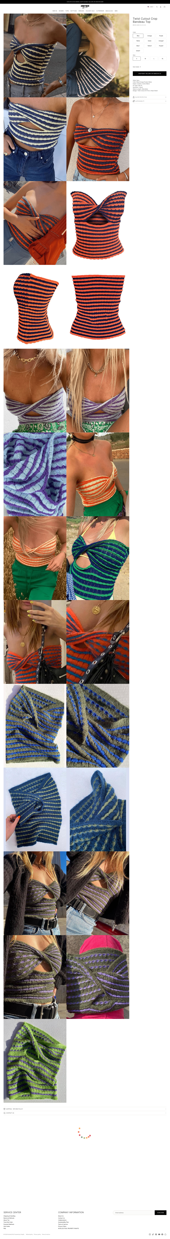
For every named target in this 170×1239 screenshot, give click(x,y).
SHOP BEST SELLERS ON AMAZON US (149, 73)
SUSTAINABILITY (139, 101)
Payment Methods (9, 1224)
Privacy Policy (62, 1226)
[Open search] (157, 7)
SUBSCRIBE (160, 1212)
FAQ (5, 1228)
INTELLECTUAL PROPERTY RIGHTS (68, 1228)
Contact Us (61, 1218)
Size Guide (136, 67)
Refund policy (29, 1234)
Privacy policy (37, 1234)
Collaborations (62, 1220)
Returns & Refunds (9, 1218)
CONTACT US (10, 1113)
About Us (60, 1216)
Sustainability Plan (63, 1222)
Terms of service (63, 1224)
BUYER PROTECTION (141, 97)
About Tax (6, 1220)
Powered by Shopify (19, 1234)
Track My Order (8, 1222)
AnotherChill (11, 1234)
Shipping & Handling (9, 1216)
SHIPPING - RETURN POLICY (14, 1109)
